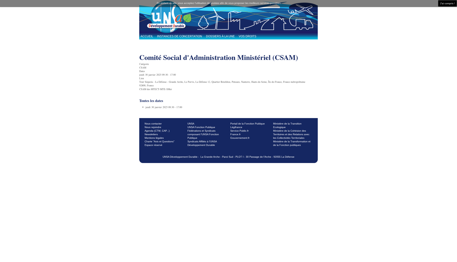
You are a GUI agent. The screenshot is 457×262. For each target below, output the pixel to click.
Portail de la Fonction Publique (247, 123)
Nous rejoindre (153, 127)
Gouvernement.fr (240, 137)
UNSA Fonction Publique (201, 127)
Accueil (146, 36)
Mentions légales (154, 137)
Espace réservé (153, 145)
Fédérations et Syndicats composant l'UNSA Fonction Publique (203, 134)
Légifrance (236, 127)
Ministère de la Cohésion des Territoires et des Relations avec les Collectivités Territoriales (291, 134)
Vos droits (247, 36)
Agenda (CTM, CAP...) (157, 130)
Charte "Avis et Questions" (159, 141)
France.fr (235, 134)
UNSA (190, 123)
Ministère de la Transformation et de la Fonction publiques (291, 143)
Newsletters (151, 134)
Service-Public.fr (239, 130)
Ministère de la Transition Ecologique (287, 125)
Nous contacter (153, 123)
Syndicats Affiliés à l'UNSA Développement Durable (202, 143)
